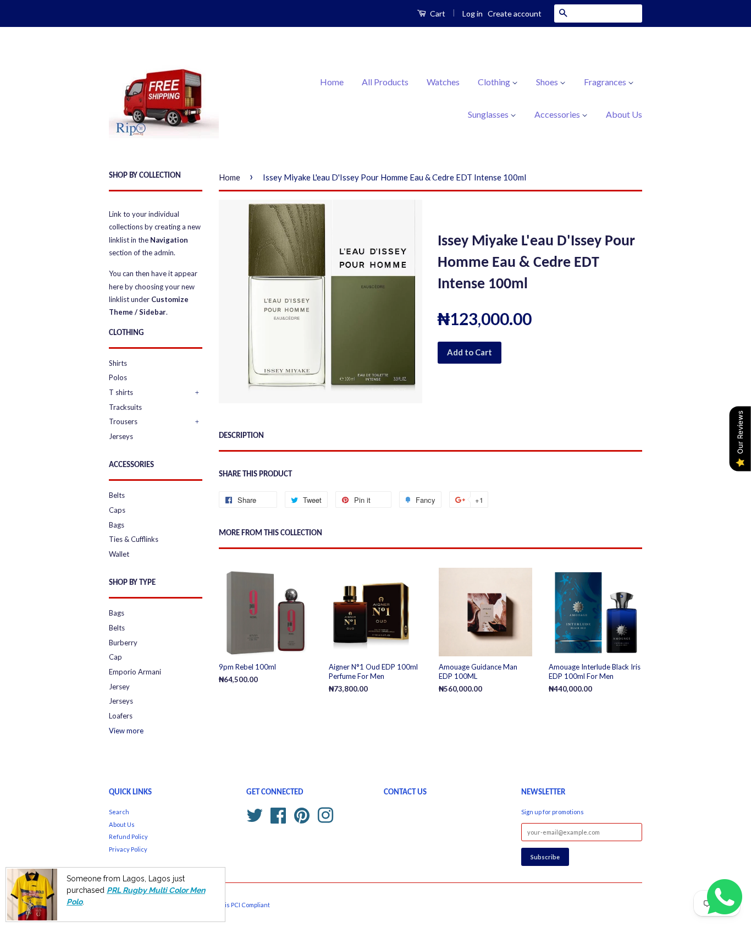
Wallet (119, 554)
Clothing (495, 81)
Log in (472, 13)
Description (241, 436)
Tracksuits (125, 407)
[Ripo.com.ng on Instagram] (325, 814)
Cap (115, 656)
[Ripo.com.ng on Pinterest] (302, 814)
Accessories (558, 114)
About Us (624, 114)
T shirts (121, 392)
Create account (515, 13)
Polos (118, 377)
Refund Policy (128, 836)
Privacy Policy (128, 849)
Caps (117, 510)
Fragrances (606, 81)
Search (119, 811)
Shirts (118, 363)
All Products (385, 81)
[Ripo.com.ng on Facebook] (278, 814)
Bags (116, 524)
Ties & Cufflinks (133, 539)
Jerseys (121, 436)
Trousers (123, 421)
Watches (443, 81)
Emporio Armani (135, 671)
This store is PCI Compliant (232, 904)
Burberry (123, 642)
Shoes (548, 81)
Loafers (120, 715)
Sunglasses (489, 114)
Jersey (119, 686)
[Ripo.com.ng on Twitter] (254, 814)
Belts (117, 495)
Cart (436, 13)
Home (332, 81)
